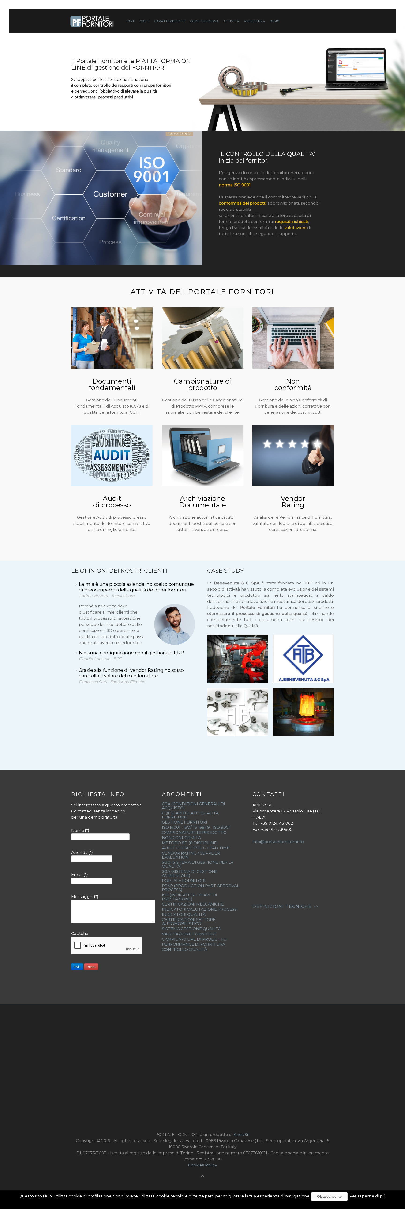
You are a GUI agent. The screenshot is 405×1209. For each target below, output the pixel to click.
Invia (77, 966)
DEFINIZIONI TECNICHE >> (285, 906)
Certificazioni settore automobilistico (188, 921)
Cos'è (145, 21)
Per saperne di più (367, 1196)
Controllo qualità (184, 949)
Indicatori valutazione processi (200, 909)
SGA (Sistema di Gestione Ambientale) (190, 873)
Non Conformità (181, 837)
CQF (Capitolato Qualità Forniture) (190, 815)
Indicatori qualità (184, 914)
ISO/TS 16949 (197, 827)
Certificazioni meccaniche (193, 904)
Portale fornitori (183, 880)
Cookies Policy (202, 1165)
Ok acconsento (329, 1196)
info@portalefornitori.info (278, 841)
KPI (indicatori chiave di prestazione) (189, 897)
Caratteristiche (170, 21)
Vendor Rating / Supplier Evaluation (191, 855)
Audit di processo (112, 501)
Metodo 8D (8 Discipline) (190, 842)
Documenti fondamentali (112, 384)
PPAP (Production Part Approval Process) (200, 887)
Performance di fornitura (193, 944)
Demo (275, 21)
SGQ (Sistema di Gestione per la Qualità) (197, 864)
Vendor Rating (293, 501)
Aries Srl (242, 1134)
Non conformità (293, 384)
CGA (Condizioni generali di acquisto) (193, 805)
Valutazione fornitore (189, 934)
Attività (231, 21)
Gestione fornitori (184, 822)
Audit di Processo (183, 848)
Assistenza (254, 21)
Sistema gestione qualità (191, 928)
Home (130, 21)
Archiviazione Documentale (202, 501)
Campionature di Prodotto (194, 832)
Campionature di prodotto (202, 384)
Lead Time (218, 848)
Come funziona (204, 21)
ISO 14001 (171, 827)
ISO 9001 (221, 827)
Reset (91, 966)
